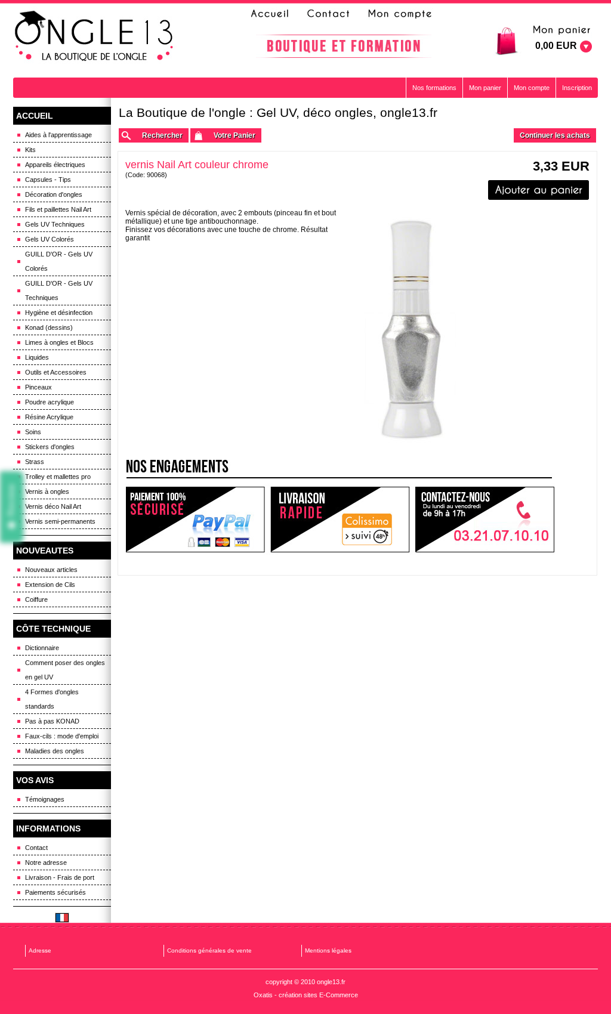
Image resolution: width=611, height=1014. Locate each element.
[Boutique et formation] (343, 46)
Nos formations (434, 87)
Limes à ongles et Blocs (59, 342)
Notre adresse (46, 862)
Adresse (40, 950)
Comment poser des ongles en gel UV (65, 670)
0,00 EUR (556, 46)
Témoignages (44, 799)
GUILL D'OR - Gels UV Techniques (58, 290)
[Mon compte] (399, 14)
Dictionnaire (42, 647)
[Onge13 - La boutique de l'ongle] (95, 36)
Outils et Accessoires (56, 372)
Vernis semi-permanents (60, 521)
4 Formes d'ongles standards (52, 699)
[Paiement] (194, 520)
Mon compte (532, 87)
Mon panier (485, 87)
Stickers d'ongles (50, 446)
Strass (34, 461)
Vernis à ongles (47, 491)
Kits (30, 149)
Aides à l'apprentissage (58, 134)
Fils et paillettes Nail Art (58, 209)
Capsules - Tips (48, 179)
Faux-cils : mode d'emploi (61, 736)
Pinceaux (38, 387)
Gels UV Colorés (49, 239)
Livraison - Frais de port (59, 877)
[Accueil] (273, 14)
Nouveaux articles (51, 569)
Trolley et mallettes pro (58, 476)
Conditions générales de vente (209, 950)
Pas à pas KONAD (52, 721)
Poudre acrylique (49, 402)
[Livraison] (340, 520)
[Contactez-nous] (326, 14)
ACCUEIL (34, 115)
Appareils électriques (55, 164)
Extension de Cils (50, 584)
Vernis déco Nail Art (53, 506)
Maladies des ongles (54, 751)
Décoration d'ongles (53, 194)
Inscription (577, 87)
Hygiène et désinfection (58, 312)
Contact (36, 847)
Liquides (37, 357)
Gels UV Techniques (55, 224)
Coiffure (36, 599)
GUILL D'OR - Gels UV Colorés (58, 261)
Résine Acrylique (49, 417)
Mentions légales (328, 950)
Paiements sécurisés (55, 892)
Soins (33, 431)
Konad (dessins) (49, 327)
